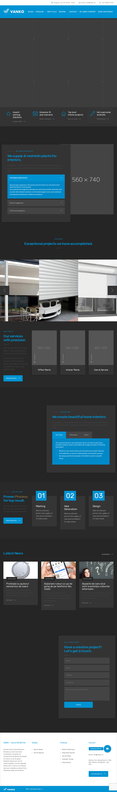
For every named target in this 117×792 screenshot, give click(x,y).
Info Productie (39, 753)
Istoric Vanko (38, 749)
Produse (40, 12)
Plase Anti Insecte (68, 753)
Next (112, 290)
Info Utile (52, 12)
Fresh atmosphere (17, 211)
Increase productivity (18, 178)
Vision (86, 435)
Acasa (30, 12)
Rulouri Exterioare (68, 749)
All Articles (106, 554)
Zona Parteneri (105, 12)
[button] (107, 748)
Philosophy (73, 435)
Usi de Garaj (66, 756)
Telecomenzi (66, 762)
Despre (62, 12)
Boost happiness (16, 203)
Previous (4, 290)
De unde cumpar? (87, 12)
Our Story (59, 435)
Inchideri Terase (67, 759)
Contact (73, 12)
